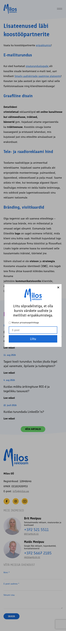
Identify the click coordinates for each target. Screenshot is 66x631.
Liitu (33, 339)
